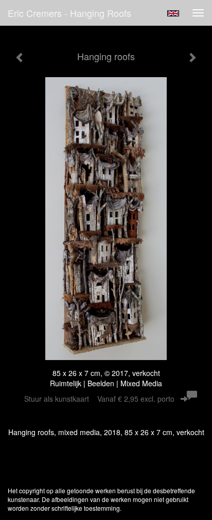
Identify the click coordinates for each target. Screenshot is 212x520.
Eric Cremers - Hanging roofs (69, 13)
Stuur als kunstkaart (99, 398)
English (173, 13)
